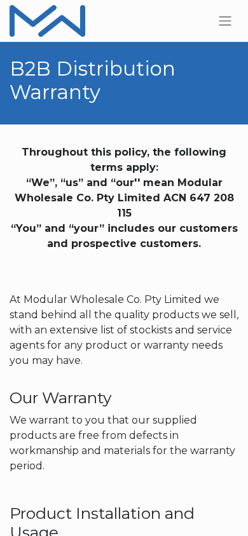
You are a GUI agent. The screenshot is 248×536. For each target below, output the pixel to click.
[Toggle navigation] (225, 21)
